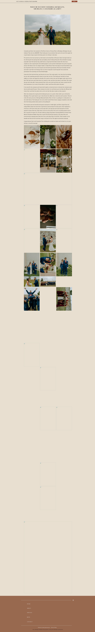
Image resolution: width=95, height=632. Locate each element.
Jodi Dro (51, 114)
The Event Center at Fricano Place (49, 51)
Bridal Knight (45, 71)
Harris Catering (56, 112)
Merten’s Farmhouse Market (30, 114)
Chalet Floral (49, 65)
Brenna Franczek (55, 59)
